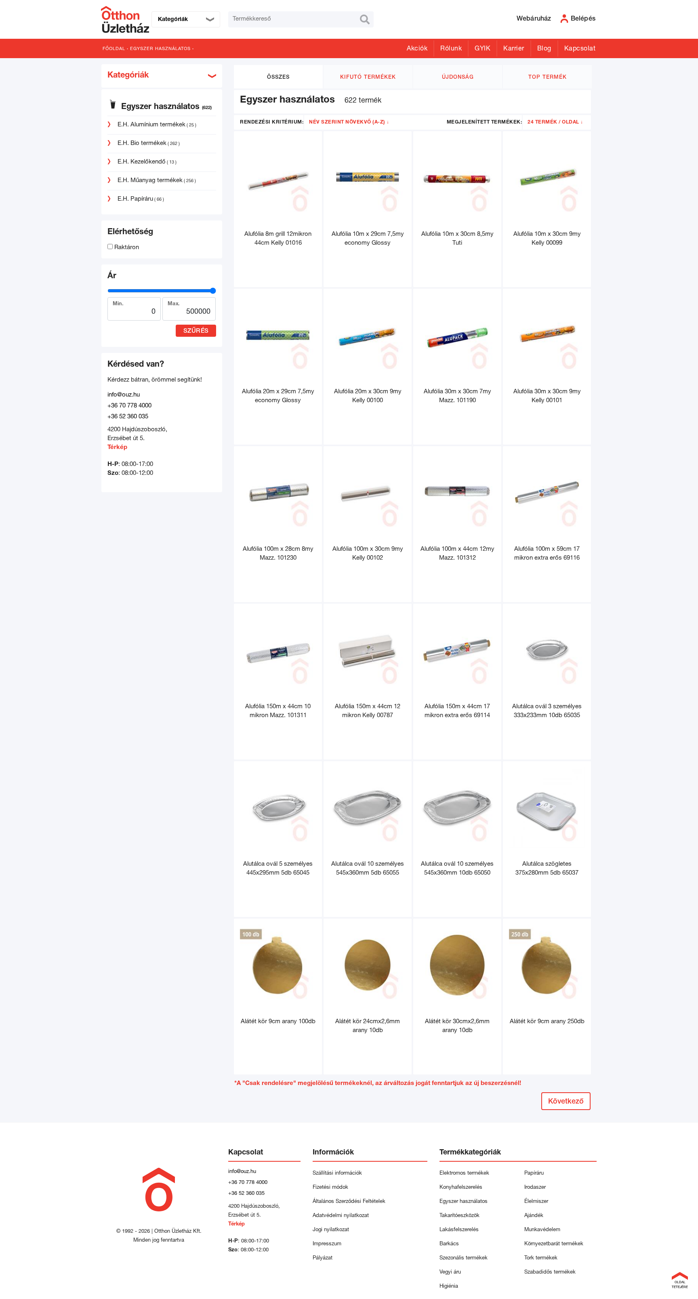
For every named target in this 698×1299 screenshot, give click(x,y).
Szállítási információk (337, 1173)
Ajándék (533, 1216)
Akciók (417, 49)
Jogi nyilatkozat (331, 1230)
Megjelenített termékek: (484, 122)
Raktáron (126, 248)
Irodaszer (535, 1187)
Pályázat (322, 1258)
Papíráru (534, 1173)
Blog (544, 49)
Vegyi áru (450, 1272)
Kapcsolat (580, 49)
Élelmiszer (536, 1202)
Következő (566, 1102)
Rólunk (451, 49)
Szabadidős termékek (550, 1272)
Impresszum (327, 1244)
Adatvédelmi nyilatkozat (342, 1216)
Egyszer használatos (160, 49)
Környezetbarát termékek (553, 1244)
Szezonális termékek (463, 1258)
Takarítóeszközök (459, 1216)
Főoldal (114, 49)
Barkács (449, 1244)
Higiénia (448, 1286)
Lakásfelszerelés (459, 1230)
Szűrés (196, 331)
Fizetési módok (330, 1187)
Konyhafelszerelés (460, 1187)
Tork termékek (540, 1258)
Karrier (513, 49)
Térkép (117, 448)
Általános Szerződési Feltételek (349, 1202)
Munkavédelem (542, 1230)
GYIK (482, 49)
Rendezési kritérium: (271, 122)
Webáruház (534, 19)
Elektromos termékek (464, 1173)
